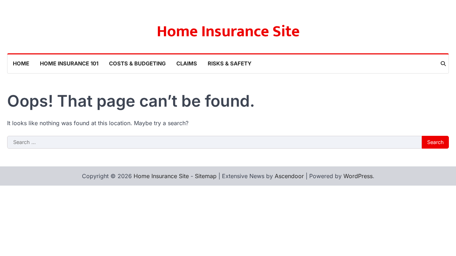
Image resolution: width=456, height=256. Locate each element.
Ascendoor (289, 176)
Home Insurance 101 (69, 63)
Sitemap (206, 176)
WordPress (358, 176)
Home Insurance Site (228, 31)
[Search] (443, 63)
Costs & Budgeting (137, 63)
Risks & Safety (230, 63)
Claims (186, 63)
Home (21, 63)
